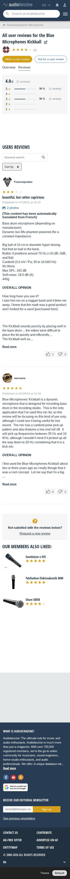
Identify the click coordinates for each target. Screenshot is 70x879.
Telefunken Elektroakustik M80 (44, 578)
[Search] (7, 14)
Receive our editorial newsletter (25, 800)
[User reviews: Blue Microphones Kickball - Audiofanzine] (17, 5)
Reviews (24, 67)
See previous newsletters (19, 818)
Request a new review (35, 533)
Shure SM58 (33, 599)
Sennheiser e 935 (36, 557)
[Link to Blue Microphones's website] (44, 42)
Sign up (46, 809)
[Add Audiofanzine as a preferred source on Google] (15, 787)
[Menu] (65, 13)
